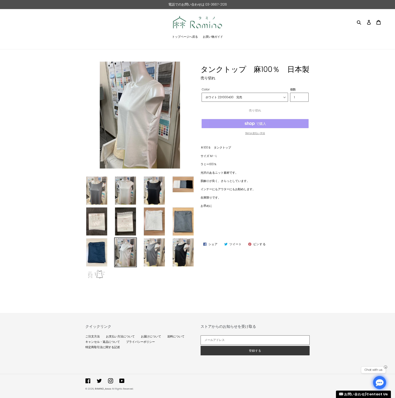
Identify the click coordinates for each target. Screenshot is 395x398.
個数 (293, 89)
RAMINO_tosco (103, 388)
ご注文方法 (92, 336)
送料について (176, 336)
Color (206, 89)
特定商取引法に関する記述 (102, 347)
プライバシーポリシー (140, 342)
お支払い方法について (120, 336)
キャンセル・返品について (102, 342)
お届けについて (151, 336)
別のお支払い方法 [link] (255, 133)
